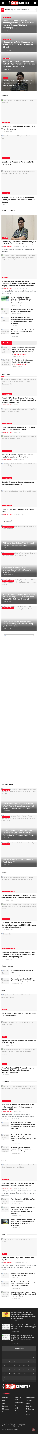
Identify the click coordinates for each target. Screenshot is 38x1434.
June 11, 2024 (7, 628)
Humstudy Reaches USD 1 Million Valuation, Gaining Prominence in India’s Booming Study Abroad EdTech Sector (24, 1138)
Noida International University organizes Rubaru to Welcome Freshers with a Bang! (21, 1149)
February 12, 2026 (16, 305)
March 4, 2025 (6, 1018)
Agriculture (5, 1397)
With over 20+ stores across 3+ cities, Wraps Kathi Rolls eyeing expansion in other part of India (24, 1294)
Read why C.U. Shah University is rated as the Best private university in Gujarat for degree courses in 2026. (18, 64)
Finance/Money (19, 1402)
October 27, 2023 (16, 1215)
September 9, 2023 (7, 959)
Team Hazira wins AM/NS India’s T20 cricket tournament (23, 1200)
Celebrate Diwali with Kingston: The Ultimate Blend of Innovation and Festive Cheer (17, 456)
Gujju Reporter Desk (20, 354)
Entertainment (8, 527)
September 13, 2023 (7, 929)
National (16, 1414)
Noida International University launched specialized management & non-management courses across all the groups (23, 1125)
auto (4, 1009)
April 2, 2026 (7, 69)
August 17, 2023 (17, 366)
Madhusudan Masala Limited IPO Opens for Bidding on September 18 (23, 980)
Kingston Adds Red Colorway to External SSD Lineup (17, 510)
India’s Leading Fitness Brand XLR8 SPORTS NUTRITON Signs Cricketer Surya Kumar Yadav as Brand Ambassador (23, 1222)
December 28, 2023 (19, 1262)
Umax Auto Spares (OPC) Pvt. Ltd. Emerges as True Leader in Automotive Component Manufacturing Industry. (17, 1070)
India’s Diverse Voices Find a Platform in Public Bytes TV (18, 860)
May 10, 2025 (7, 548)
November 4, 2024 (7, 167)
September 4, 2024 (19, 514)
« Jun (3, 1381)
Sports (5, 1179)
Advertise (12, 1424)
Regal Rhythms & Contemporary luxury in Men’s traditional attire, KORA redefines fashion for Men (18, 896)
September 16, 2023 (16, 983)
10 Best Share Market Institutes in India (22, 971)
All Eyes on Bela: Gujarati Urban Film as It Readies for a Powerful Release (18, 544)
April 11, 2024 (6, 205)
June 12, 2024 (7, 601)
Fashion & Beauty (9, 891)
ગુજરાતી (20, 1426)
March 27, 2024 (17, 356)
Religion (29, 1400)
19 (14, 1369)
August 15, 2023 (15, 1288)
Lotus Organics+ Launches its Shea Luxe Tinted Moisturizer (17, 127)
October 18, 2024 (18, 487)
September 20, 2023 (7, 1045)
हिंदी (14, 1426)
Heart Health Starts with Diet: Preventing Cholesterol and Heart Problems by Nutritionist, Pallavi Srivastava (22, 320)
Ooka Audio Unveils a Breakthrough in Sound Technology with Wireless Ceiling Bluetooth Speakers (18, 623)
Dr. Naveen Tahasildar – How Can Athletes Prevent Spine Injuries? (22, 310)
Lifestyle (6, 122)
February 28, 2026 (9, 89)
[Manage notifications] (33, 1429)
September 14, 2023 (7, 900)
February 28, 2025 (16, 1131)
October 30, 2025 (16, 326)
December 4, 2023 (16, 1203)
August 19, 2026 (8, 31)
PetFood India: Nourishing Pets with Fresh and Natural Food (23, 1274)
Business (6, 790)
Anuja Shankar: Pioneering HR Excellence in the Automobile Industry (18, 1014)
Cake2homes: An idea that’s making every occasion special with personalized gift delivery (23, 1284)
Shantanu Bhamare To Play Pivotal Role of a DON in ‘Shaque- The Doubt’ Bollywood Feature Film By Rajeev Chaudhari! (19, 596)
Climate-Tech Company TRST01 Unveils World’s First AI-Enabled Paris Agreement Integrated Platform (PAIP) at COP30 (18, 805)
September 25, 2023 (16, 975)
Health (6, 78)
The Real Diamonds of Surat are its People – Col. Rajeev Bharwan (23, 361)
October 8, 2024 (8, 574)
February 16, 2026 (19, 288)
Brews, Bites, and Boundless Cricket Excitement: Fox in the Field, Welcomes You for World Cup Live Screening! (23, 1210)
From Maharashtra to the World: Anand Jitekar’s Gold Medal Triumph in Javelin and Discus (18, 1184)
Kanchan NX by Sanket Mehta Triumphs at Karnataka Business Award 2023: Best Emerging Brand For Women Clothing (18, 925)
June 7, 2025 (7, 864)
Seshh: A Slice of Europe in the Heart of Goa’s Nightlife (17, 1258)
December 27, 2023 (19, 1188)
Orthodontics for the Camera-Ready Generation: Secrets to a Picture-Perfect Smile (22, 332)
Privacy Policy (6, 1426)
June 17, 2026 (7, 50)
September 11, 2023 (16, 1278)
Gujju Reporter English (12, 1429)
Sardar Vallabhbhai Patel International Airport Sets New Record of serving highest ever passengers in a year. (23, 350)
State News (29, 1406)
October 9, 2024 (15, 1143)
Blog (3, 1403)
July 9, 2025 (7, 837)
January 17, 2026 (16, 313)
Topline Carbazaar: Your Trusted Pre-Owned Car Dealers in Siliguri (18, 1041)
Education (7, 58)
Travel (28, 1412)
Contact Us (21, 1424)
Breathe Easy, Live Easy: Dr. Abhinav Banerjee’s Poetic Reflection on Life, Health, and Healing (17, 83)
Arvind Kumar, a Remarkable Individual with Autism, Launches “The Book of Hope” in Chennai (19, 199)
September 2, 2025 (7, 131)
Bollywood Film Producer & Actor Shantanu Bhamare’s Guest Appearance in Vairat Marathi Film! (19, 569)
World (28, 1415)
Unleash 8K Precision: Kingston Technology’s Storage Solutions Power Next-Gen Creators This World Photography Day (18, 24)
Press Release (30, 1397)
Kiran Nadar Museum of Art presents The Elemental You (17, 163)
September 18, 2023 (7, 1075)
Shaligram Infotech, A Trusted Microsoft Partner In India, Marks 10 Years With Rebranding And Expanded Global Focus (18, 832)
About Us (4, 1424)
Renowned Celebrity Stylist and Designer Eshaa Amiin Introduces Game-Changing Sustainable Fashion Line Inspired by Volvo (18, 954)
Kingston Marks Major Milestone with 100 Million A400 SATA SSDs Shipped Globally (18, 44)
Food (5, 1254)
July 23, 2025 (15, 336)
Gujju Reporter (7, 246)
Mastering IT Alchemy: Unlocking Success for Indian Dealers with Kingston (17, 483)
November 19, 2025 (9, 811)
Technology (7, 17)
